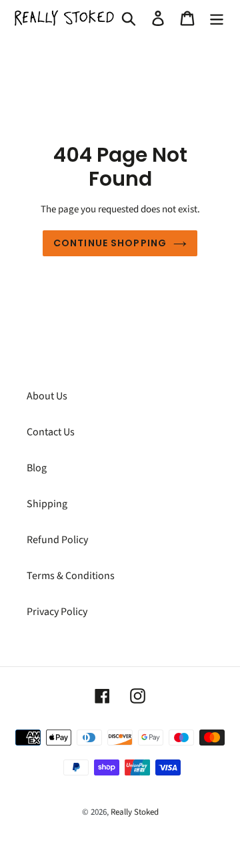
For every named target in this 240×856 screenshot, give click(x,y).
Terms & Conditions (71, 575)
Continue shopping (110, 243)
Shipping (47, 504)
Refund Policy (57, 540)
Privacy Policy (57, 611)
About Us (47, 396)
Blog (37, 468)
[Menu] (216, 18)
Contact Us (51, 432)
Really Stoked (135, 812)
